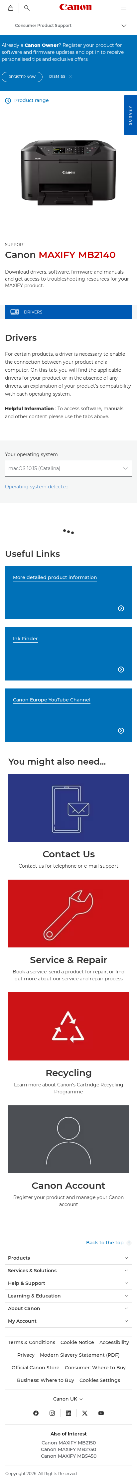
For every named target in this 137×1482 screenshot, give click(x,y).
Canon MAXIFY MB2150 (69, 1443)
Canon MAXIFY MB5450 (68, 1456)
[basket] (10, 8)
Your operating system (31, 454)
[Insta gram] (52, 1413)
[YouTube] (101, 1413)
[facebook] (36, 1413)
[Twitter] (84, 1413)
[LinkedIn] (68, 1413)
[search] (27, 8)
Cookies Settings (99, 1380)
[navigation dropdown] (123, 8)
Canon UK (65, 1399)
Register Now (22, 77)
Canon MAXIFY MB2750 (68, 1449)
